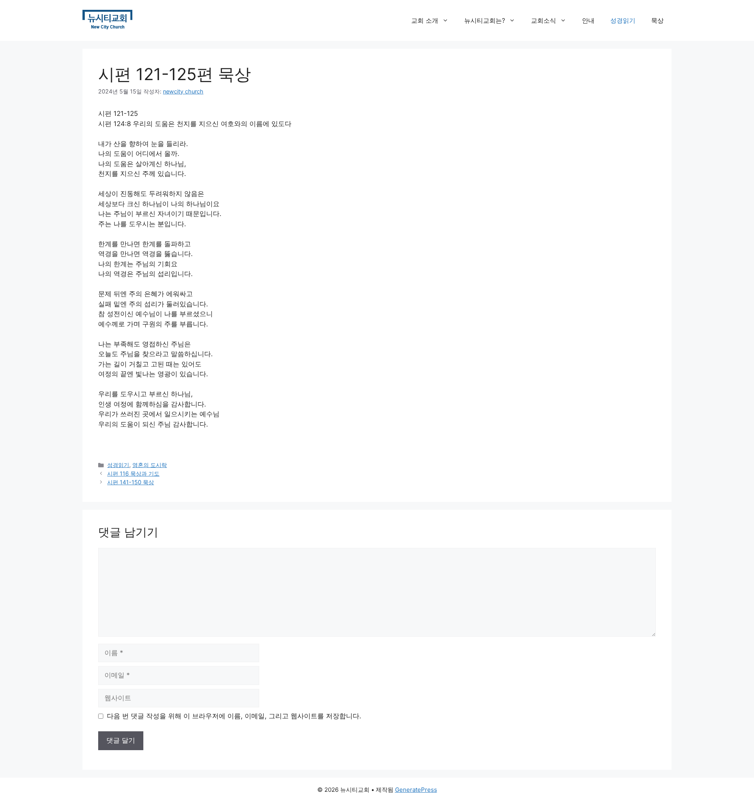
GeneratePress (416, 789)
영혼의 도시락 (149, 464)
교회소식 (543, 20)
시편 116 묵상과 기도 (133, 473)
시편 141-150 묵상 (130, 482)
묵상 (657, 20)
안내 (588, 20)
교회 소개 (424, 20)
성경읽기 (622, 20)
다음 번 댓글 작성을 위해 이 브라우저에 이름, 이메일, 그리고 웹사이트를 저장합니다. (234, 716)
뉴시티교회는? (484, 20)
